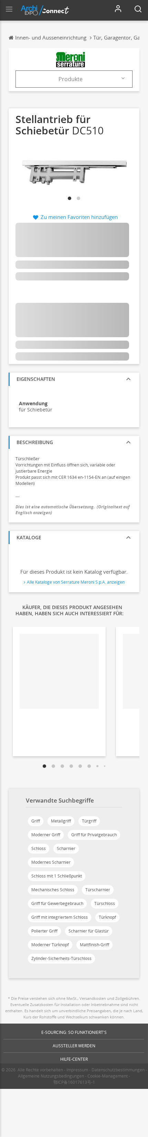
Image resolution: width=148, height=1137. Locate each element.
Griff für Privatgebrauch (94, 835)
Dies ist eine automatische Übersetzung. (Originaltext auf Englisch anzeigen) (72, 510)
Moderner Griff (45, 835)
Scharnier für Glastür (88, 931)
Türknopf (107, 917)
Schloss (38, 848)
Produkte (71, 79)
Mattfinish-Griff (94, 945)
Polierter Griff (44, 931)
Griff (35, 821)
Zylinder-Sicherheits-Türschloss (61, 958)
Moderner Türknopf (50, 945)
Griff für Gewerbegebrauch (57, 903)
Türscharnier (97, 890)
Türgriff (89, 821)
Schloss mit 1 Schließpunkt (56, 876)
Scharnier (66, 848)
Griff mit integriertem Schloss (59, 917)
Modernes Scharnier (51, 862)
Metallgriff (61, 821)
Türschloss (104, 903)
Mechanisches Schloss (52, 890)
